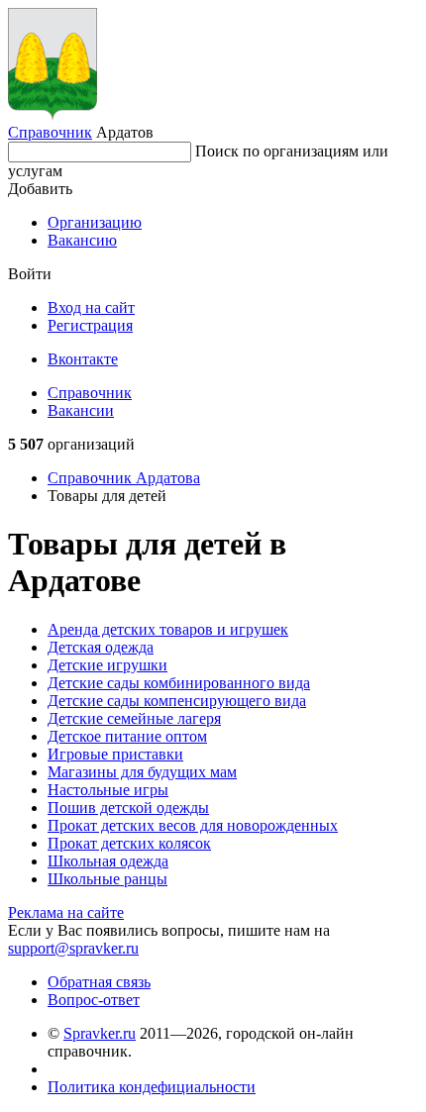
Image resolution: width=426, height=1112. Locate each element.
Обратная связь (99, 981)
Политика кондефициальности (152, 1086)
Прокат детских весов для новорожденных (193, 825)
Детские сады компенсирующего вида (177, 700)
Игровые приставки (115, 754)
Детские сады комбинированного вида (179, 682)
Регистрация (90, 325)
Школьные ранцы (107, 878)
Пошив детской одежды (128, 807)
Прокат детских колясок (129, 843)
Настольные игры (108, 789)
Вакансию (82, 240)
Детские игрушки (107, 665)
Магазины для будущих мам (142, 771)
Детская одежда (101, 647)
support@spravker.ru (73, 948)
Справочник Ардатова (124, 477)
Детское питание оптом (127, 736)
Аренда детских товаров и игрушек (168, 629)
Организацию (95, 222)
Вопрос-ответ (94, 999)
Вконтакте (83, 359)
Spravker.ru (99, 1033)
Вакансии (81, 410)
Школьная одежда (108, 861)
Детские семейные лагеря (134, 718)
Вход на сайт (91, 307)
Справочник (50, 132)
